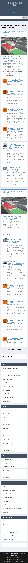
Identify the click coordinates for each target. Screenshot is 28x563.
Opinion (10, 67)
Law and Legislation (8, 386)
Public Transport (10, 119)
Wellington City (13, 184)
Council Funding (10, 63)
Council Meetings (11, 175)
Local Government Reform (13, 100)
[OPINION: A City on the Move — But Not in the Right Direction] (14, 46)
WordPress (14, 555)
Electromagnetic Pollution (10, 371)
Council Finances (17, 131)
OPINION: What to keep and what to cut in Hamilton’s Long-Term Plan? (13, 146)
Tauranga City (7, 417)
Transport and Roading (18, 69)
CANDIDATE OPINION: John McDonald (15, 110)
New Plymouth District (9, 463)
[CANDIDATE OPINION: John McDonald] (5, 110)
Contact (5, 524)
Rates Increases (16, 67)
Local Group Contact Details (10, 505)
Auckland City (16, 172)
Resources (5, 512)
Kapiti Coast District (8, 466)
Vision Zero (15, 122)
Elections (15, 83)
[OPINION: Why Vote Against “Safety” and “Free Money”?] (5, 168)
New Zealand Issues (16, 118)
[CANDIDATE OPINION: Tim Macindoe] (5, 92)
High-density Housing (8, 379)
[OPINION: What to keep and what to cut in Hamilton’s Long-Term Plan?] (5, 145)
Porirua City (6, 432)
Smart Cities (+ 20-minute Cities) (14, 181)
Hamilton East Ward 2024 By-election (15, 80)
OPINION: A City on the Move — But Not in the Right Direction (12, 58)
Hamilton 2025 (6, 64)
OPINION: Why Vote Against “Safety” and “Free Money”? (15, 169)
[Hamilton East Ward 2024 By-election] (5, 81)
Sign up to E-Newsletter (9, 535)
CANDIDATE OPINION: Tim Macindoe (15, 92)
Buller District (6, 470)
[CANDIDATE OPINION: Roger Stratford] (5, 129)
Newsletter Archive (8, 539)
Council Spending (18, 63)
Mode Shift (9, 118)
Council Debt (17, 61)
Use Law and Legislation (9, 490)
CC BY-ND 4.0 (6, 521)
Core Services (11, 61)
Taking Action (10, 86)
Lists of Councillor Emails (9, 494)
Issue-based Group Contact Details (12, 508)
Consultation (16, 150)
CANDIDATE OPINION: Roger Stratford (15, 129)
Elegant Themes (14, 553)
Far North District (7, 459)
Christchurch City (7, 443)
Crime (16, 153)
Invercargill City (7, 450)
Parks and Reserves (20, 156)
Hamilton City (12, 64)
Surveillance (12, 159)
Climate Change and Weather (10, 368)
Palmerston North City (9, 421)
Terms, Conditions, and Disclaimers (12, 532)
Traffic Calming (9, 69)
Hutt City (5, 428)
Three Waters (8, 394)
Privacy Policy (6, 528)
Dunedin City (6, 447)
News (18, 178)
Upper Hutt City (7, 424)
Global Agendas (7, 401)
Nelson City (6, 439)
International (6, 477)
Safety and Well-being (19, 137)
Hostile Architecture (17, 115)
